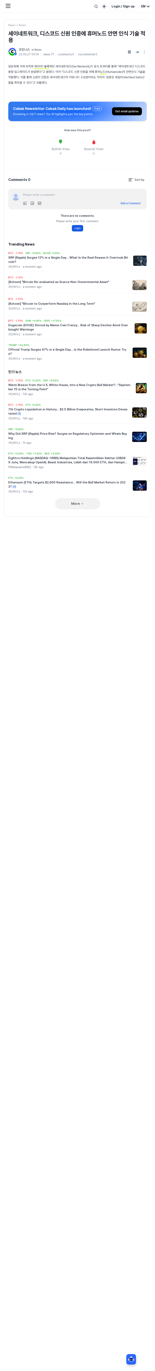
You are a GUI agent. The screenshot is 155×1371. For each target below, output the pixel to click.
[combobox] (145, 6)
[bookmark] (129, 52)
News (12, 25)
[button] (137, 52)
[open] (145, 52)
